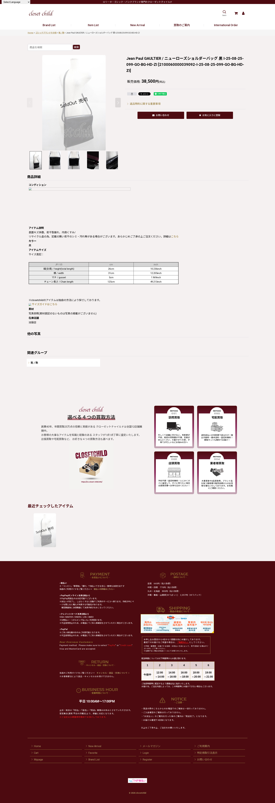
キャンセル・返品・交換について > (113, 673)
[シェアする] (132, 93)
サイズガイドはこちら (44, 304)
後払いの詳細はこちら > (104, 589)
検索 (76, 47)
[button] (224, 13)
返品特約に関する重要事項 (145, 103)
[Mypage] (243, 13)
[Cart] (236, 13)
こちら (175, 236)
